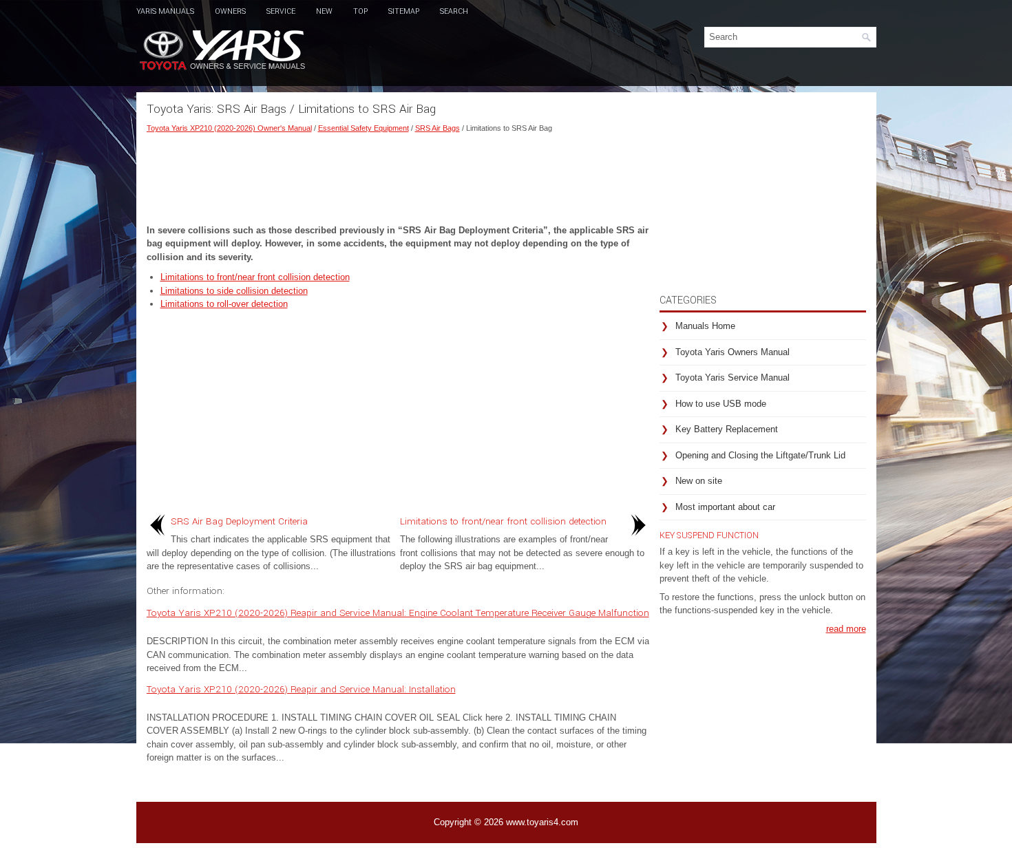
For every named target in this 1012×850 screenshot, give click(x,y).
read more (846, 629)
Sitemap (403, 11)
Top (360, 11)
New (324, 11)
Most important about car (725, 507)
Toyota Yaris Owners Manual (732, 352)
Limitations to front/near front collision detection (255, 277)
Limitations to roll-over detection (224, 304)
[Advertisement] (398, 175)
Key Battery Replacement (726, 429)
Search (454, 11)
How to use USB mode (720, 404)
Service (280, 11)
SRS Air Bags (437, 128)
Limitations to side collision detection (234, 291)
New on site (698, 481)
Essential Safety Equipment (363, 128)
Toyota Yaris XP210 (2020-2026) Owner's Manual (229, 128)
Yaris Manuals (165, 11)
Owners (230, 11)
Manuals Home (705, 326)
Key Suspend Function (709, 535)
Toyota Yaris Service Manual (732, 377)
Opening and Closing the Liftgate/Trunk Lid (760, 455)
